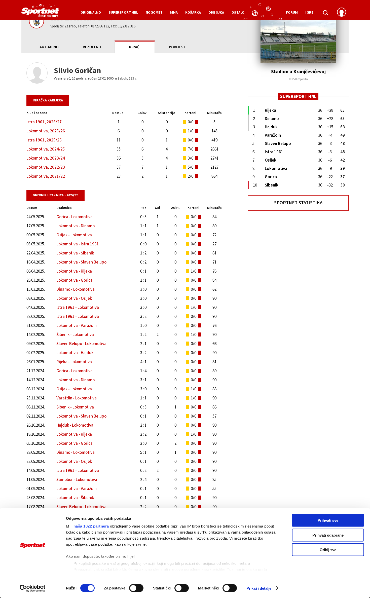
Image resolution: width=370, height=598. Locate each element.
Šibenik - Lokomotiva (75, 335)
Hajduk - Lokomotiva (74, 425)
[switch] (136, 588)
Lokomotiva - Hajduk (74, 353)
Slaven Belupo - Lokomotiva (81, 344)
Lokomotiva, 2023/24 (45, 158)
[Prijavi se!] (341, 12)
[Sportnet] (40, 12)
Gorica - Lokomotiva (74, 217)
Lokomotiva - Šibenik (75, 253)
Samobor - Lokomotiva (76, 480)
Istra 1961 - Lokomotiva (77, 308)
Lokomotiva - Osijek (74, 298)
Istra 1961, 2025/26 (44, 140)
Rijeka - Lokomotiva (74, 362)
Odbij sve (328, 550)
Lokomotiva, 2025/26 (45, 131)
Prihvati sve (328, 520)
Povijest (177, 47)
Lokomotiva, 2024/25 (45, 149)
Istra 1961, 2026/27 (44, 122)
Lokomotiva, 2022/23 (45, 167)
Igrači (134, 47)
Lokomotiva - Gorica (74, 280)
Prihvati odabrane (328, 535)
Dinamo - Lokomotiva (75, 289)
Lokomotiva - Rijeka (74, 271)
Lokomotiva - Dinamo (75, 226)
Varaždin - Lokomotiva (76, 398)
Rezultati (92, 47)
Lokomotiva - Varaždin (76, 326)
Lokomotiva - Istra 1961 (77, 244)
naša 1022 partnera (91, 526)
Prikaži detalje (259, 588)
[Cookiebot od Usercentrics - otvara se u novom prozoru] (33, 588)
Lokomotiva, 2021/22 (45, 176)
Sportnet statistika (298, 203)
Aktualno (49, 47)
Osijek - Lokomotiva (74, 235)
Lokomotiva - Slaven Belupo (81, 262)
